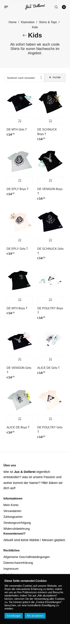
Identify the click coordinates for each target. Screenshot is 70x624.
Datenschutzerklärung (18, 562)
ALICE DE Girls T (48, 367)
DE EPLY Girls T (17, 248)
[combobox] (24, 77)
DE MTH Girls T (17, 129)
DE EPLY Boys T (18, 189)
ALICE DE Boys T (18, 427)
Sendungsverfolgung (17, 522)
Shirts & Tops (48, 22)
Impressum (10, 568)
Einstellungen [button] (14, 615)
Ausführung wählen (20, 121)
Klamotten (27, 22)
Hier (44, 483)
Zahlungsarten (12, 516)
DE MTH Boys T (17, 308)
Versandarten (12, 511)
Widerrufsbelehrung (16, 528)
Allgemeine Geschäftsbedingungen (26, 557)
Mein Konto (10, 505)
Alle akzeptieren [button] (35, 615)
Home (13, 22)
